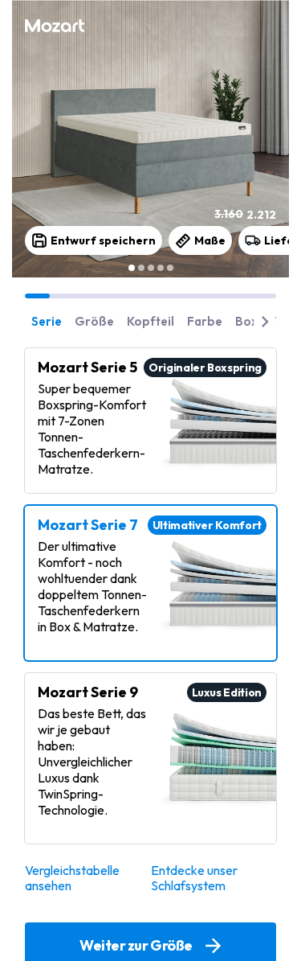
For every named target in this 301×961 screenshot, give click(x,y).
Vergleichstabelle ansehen (72, 878)
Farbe (204, 321)
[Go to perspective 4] (160, 268)
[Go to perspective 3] (151, 268)
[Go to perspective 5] (170, 268)
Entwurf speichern (103, 240)
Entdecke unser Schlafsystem (194, 878)
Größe (94, 321)
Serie (46, 321)
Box (246, 321)
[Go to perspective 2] (141, 268)
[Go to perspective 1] (131, 268)
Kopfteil (150, 321)
